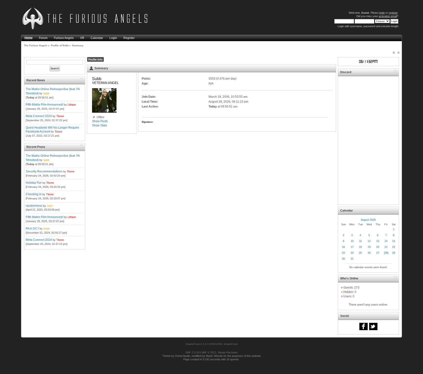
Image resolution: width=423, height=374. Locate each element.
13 (377, 241)
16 (343, 246)
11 (360, 241)
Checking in (34, 194)
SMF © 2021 (208, 352)
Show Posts (100, 121)
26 (369, 252)
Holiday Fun (34, 182)
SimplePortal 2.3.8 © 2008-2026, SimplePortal (212, 344)
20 (377, 246)
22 (393, 246)
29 (393, 252)
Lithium (72, 104)
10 (352, 241)
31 (352, 258)
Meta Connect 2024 (39, 116)
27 (377, 252)
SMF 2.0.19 (192, 352)
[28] (386, 252)
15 (393, 241)
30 (343, 258)
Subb (46, 93)
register (393, 12)
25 (360, 252)
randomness (34, 205)
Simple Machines (228, 352)
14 (386, 241)
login (382, 12)
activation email (388, 16)
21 (386, 246)
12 (369, 241)
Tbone (60, 116)
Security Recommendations (44, 171)
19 (369, 246)
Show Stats (99, 125)
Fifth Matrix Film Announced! (44, 104)
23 (343, 252)
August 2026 (368, 219)
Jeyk (50, 205)
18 (360, 246)
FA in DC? (32, 228)
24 (352, 252)
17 (352, 246)
